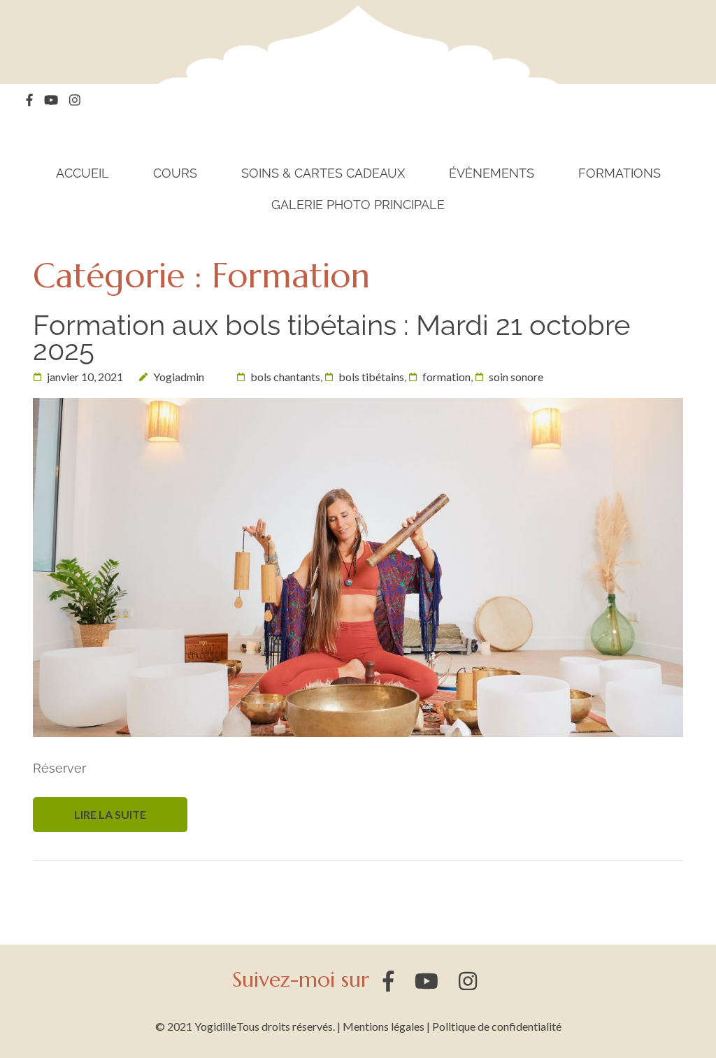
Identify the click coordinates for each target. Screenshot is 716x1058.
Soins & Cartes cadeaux (323, 173)
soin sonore (516, 376)
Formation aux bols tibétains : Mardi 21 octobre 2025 (331, 337)
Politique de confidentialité (496, 1026)
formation (446, 376)
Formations (619, 173)
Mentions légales (383, 1026)
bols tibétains (371, 376)
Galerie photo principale (358, 205)
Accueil (82, 173)
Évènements (491, 173)
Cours (175, 173)
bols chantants (285, 376)
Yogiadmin (178, 376)
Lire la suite (110, 814)
